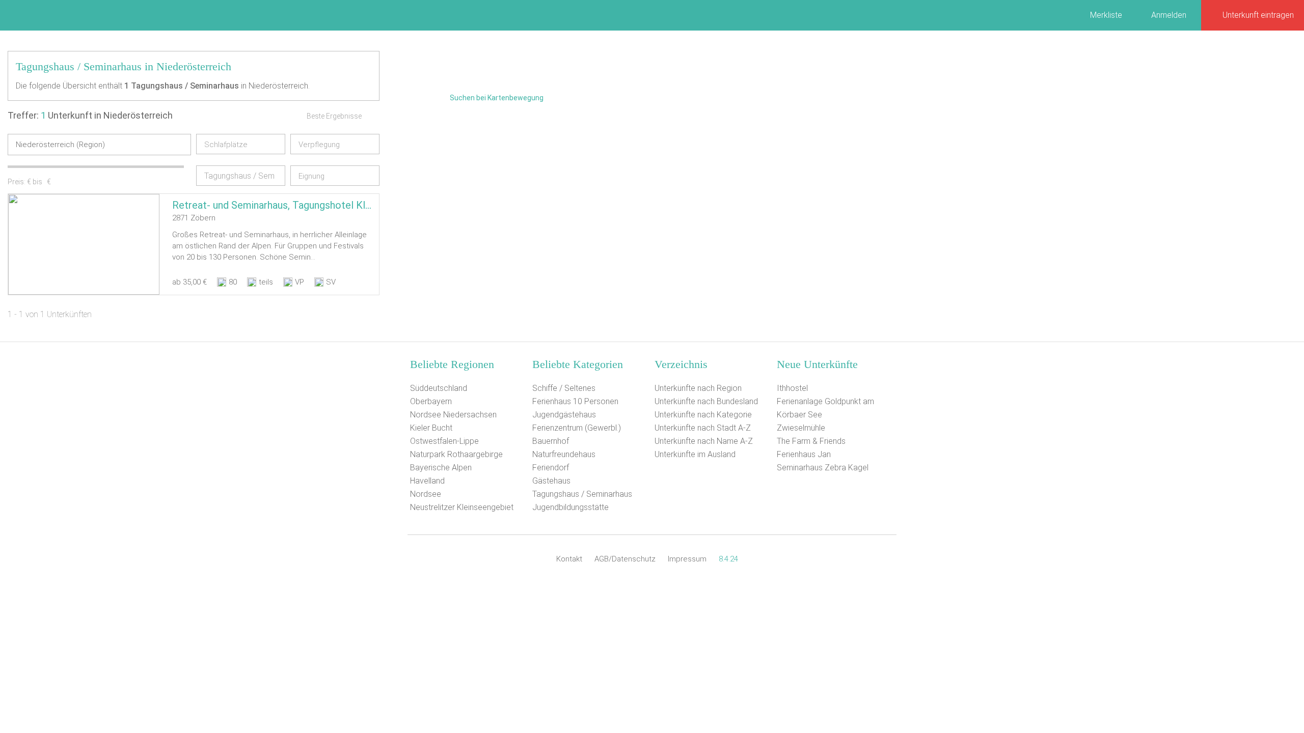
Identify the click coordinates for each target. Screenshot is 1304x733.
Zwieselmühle (801, 428)
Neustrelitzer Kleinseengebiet (461, 507)
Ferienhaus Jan (804, 454)
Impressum (687, 558)
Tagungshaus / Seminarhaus (582, 494)
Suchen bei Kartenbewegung (497, 98)
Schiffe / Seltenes (563, 388)
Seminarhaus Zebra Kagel (822, 467)
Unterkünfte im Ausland (695, 454)
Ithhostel (792, 388)
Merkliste (1106, 15)
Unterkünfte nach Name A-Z (704, 441)
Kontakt (569, 558)
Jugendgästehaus (564, 414)
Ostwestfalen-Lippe (444, 441)
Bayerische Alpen (441, 467)
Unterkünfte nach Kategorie (703, 414)
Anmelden (1168, 15)
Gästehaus (551, 481)
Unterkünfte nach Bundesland (706, 401)
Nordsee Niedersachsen (453, 414)
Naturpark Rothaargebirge (456, 454)
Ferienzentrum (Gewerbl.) (576, 428)
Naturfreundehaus (563, 454)
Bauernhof (550, 441)
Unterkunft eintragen (1258, 15)
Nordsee (425, 494)
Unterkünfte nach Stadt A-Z (703, 428)
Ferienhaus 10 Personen (575, 401)
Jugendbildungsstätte (570, 507)
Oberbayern (431, 401)
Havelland (427, 481)
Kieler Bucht (431, 428)
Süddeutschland (438, 388)
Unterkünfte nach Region (698, 388)
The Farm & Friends (811, 441)
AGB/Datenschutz (625, 558)
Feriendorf (550, 467)
